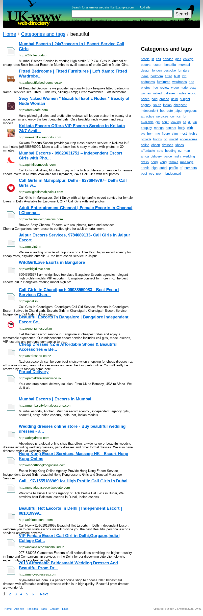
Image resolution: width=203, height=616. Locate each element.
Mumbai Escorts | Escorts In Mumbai (55, 399)
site (191, 82)
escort (157, 65)
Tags (44, 608)
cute (170, 111)
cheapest (180, 105)
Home (9, 34)
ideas (145, 76)
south (157, 105)
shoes (179, 145)
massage (186, 162)
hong (154, 162)
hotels (145, 59)
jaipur (178, 111)
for (184, 116)
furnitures (163, 82)
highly (193, 133)
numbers (190, 168)
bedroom (157, 76)
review (164, 87)
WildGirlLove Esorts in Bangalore (52, 262)
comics (175, 116)
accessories (188, 139)
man (187, 151)
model (173, 139)
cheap (155, 145)
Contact (54, 608)
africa (145, 156)
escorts (146, 65)
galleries (170, 93)
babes (145, 99)
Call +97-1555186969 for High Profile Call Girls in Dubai (73, 481)
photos (146, 87)
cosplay (146, 128)
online (145, 145)
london (157, 70)
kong (163, 162)
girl (157, 122)
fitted (168, 76)
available (147, 122)
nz (180, 151)
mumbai (184, 65)
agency (146, 105)
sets (160, 151)
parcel (168, 156)
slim (175, 133)
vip (195, 122)
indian (167, 105)
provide (146, 139)
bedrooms (148, 82)
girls (178, 59)
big (143, 133)
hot (162, 111)
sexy (193, 87)
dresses (167, 145)
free (155, 87)
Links (65, 608)
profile (173, 168)
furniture (183, 70)
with (190, 128)
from (150, 133)
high (154, 168)
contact (171, 128)
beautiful (170, 65)
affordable (148, 151)
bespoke (170, 70)
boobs (157, 139)
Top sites (32, 608)
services (162, 116)
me (157, 133)
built (177, 76)
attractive (147, 116)
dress (145, 162)
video (175, 87)
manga (159, 128)
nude (184, 87)
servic (145, 168)
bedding (170, 151)
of (181, 168)
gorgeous (191, 111)
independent (149, 111)
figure (166, 133)
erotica (164, 99)
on (165, 139)
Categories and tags (43, 34)
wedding (189, 156)
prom (159, 173)
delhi (174, 99)
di (189, 122)
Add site (145, 7)
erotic (192, 93)
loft (184, 76)
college (188, 59)
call (158, 59)
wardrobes (179, 82)
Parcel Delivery (34, 371)
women (146, 93)
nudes (182, 93)
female (173, 162)
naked (157, 93)
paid (154, 99)
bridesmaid (173, 173)
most (183, 133)
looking (176, 122)
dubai (163, 168)
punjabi (185, 99)
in (153, 59)
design (145, 70)
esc (151, 173)
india (178, 156)
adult (165, 122)
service (168, 59)
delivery (156, 156)
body (181, 128)
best (144, 173)
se (184, 122)
